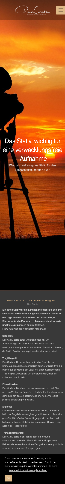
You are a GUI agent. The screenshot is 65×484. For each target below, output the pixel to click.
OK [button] (8, 478)
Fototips (20, 300)
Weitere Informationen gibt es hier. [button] (28, 470)
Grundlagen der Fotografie (41, 300)
